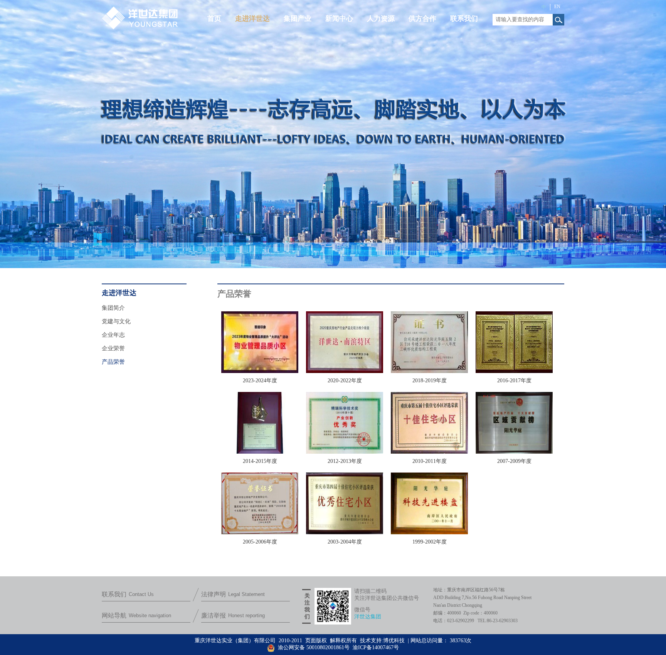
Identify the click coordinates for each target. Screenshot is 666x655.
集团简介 (113, 308)
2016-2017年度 (514, 380)
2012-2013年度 (345, 461)
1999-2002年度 (429, 542)
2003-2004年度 (345, 542)
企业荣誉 (113, 348)
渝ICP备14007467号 (376, 647)
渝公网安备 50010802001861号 (313, 647)
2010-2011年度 (429, 461)
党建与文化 (116, 321)
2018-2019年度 (429, 380)
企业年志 (113, 335)
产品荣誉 (113, 362)
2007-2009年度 (514, 461)
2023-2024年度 (260, 380)
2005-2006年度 (260, 542)
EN (557, 6)
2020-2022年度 (345, 380)
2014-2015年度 (260, 461)
